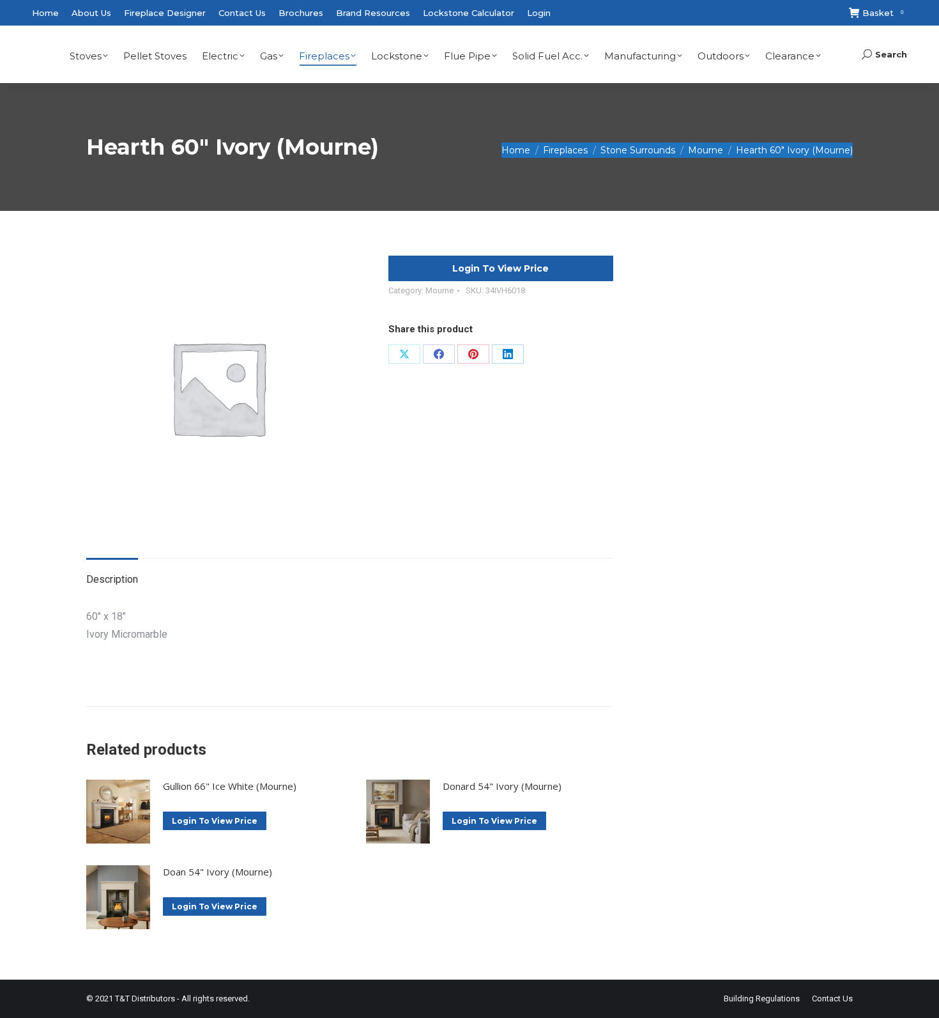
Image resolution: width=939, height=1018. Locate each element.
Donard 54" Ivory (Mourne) (502, 786)
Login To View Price (500, 268)
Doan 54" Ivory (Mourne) (217, 871)
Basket (882, 13)
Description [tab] (112, 579)
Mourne (439, 290)
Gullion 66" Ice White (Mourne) (229, 786)
